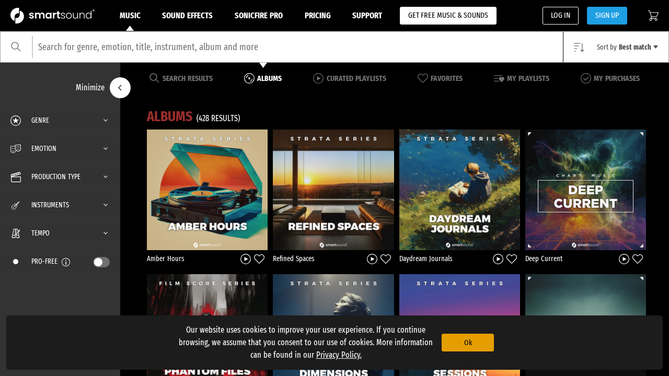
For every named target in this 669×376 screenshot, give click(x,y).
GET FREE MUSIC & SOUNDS (448, 15)
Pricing (318, 15)
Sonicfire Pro (259, 15)
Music (130, 15)
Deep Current (543, 258)
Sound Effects (187, 15)
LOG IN (560, 15)
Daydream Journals (426, 258)
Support (367, 15)
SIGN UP (607, 15)
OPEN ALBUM (207, 189)
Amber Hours (165, 258)
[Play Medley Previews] (245, 258)
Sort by (624, 47)
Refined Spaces (294, 258)
